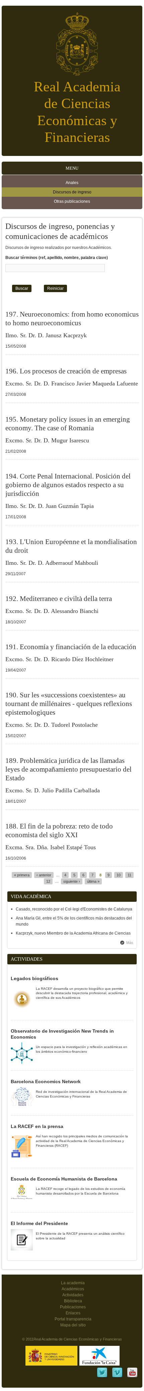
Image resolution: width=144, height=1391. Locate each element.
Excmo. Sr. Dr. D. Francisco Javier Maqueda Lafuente (71, 383)
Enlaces (73, 1313)
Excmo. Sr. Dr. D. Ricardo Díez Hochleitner (59, 659)
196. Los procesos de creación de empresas (66, 371)
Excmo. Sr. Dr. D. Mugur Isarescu (47, 440)
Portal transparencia (73, 1319)
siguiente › (71, 881)
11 (129, 875)
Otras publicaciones (72, 201)
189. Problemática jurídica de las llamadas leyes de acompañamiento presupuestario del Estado (68, 769)
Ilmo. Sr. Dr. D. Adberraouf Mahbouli (51, 562)
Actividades (72, 1295)
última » (93, 881)
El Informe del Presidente (39, 1223)
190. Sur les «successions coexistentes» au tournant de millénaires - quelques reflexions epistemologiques (68, 704)
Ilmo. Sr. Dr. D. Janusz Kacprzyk (46, 335)
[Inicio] (72, 41)
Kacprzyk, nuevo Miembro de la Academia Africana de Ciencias (73, 933)
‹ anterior (44, 875)
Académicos (73, 1289)
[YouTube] (132, 1377)
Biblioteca (73, 1301)
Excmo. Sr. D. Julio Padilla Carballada (52, 790)
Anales (72, 182)
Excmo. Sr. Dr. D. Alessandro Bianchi (51, 611)
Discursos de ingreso (72, 192)
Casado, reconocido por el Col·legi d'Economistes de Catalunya (74, 909)
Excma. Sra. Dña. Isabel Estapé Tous (50, 847)
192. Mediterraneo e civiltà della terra (58, 599)
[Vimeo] (117, 1377)
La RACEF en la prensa (37, 1126)
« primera (21, 875)
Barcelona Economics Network (46, 1081)
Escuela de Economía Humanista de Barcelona (64, 1179)
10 (119, 875)
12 (48, 881)
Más (129, 943)
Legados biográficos (34, 978)
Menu (72, 168)
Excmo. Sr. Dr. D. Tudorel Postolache (51, 724)
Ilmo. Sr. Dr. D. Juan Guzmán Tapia (49, 506)
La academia (73, 1283)
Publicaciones (73, 1307)
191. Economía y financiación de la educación (70, 647)
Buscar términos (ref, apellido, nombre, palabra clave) (56, 257)
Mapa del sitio (73, 1325)
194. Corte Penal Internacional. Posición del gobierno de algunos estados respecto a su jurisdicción (68, 485)
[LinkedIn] (102, 1377)
